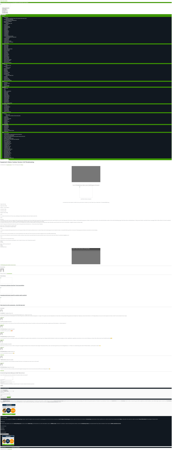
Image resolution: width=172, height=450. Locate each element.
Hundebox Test (6, 145)
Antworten (2, 317)
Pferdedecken (6, 73)
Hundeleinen (6, 28)
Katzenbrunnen (6, 50)
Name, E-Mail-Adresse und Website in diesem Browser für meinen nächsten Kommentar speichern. (17, 383)
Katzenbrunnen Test (7, 150)
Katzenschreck (6, 61)
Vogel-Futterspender (7, 118)
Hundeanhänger (7, 38)
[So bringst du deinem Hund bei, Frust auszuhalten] (6, 283)
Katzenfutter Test (7, 151)
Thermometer (6, 108)
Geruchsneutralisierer (7, 62)
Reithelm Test (8, 67)
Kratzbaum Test (6, 155)
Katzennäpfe (6, 47)
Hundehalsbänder (7, 27)
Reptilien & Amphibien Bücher (9, 130)
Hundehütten (6, 35)
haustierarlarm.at (6, 400)
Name (1, 380)
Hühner (5, 113)
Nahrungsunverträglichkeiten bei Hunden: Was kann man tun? (14, 136)
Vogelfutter (6, 116)
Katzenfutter (6, 44)
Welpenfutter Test (9, 23)
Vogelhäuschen (6, 121)
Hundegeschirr (6, 31)
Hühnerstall (8, 114)
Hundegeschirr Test (7, 146)
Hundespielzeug (6, 26)
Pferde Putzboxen (7, 79)
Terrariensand (6, 105)
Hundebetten (6, 33)
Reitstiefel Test (8, 65)
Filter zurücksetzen (3, 397)
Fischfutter (6, 82)
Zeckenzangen (6, 42)
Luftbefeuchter (6, 110)
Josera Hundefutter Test (8, 149)
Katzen (3, 43)
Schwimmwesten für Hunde (8, 36)
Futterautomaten (7, 83)
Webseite (1, 382)
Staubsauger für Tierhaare (8, 41)
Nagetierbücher (6, 129)
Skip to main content (3, 0)
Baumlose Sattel (6, 74)
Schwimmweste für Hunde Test (11, 37)
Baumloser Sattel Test (9, 75)
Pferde (3, 63)
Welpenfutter (6, 22)
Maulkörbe (6, 29)
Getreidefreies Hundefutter (8, 19)
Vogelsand (6, 120)
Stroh (5, 90)
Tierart (1, 390)
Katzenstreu (6, 55)
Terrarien (5, 104)
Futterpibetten (6, 109)
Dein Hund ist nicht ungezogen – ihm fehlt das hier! (12, 305)
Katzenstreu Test (7, 153)
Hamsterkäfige (6, 96)
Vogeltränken (6, 117)
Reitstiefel (5, 64)
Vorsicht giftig (6, 133)
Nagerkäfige (6, 94)
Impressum (2, 427)
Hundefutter (6, 17)
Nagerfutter (6, 88)
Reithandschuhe (6, 68)
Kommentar (2, 379)
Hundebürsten (6, 39)
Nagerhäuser (6, 92)
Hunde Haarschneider (7, 40)
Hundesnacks (6, 24)
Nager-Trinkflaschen (7, 91)
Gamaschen (6, 77)
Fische (3, 81)
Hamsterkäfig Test (7, 142)
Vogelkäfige (6, 123)
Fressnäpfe (6, 25)
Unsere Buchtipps (5, 124)
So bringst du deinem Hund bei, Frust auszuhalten (12, 285)
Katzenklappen (6, 54)
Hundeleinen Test (7, 147)
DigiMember (10, 449)
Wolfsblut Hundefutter (8, 21)
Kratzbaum (6, 51)
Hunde (3, 16)
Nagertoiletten (6, 95)
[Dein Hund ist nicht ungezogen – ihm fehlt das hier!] (6, 302)
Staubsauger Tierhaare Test (9, 157)
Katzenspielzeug (7, 49)
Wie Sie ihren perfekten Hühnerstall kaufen (13, 115)
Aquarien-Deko (6, 86)
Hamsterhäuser (6, 97)
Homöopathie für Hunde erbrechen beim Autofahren (13, 134)
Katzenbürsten (6, 58)
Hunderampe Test (7, 148)
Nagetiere (4, 87)
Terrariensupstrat (7, 106)
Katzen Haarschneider (7, 59)
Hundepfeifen (6, 32)
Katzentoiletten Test (7, 154)
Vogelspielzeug (6, 119)
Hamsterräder (6, 98)
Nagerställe (6, 93)
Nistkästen (6, 122)
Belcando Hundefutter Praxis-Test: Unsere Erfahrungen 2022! (16, 18)
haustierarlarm (9, 164)
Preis (1, 395)
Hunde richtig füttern (7, 137)
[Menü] (5, 6)
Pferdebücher (6, 127)
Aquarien (5, 84)
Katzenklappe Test (7, 152)
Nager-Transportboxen (8, 102)
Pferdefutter (6, 71)
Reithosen (5, 69)
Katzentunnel (6, 53)
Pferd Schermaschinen (8, 80)
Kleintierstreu (6, 101)
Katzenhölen (6, 52)
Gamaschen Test (7, 140)
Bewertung (2, 392)
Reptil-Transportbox (7, 111)
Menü (7, 14)
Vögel (3, 112)
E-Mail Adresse (3, 381)
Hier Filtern (8, 397)
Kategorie (2, 391)
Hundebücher (6, 125)
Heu (4, 89)
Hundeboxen (6, 34)
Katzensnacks (6, 45)
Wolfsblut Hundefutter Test (8, 138)
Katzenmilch (6, 46)
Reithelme (5, 66)
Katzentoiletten (6, 56)
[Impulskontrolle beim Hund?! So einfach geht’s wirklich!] (6, 293)
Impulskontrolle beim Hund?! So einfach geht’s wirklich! (13, 295)
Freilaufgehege (6, 100)
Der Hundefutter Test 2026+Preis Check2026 (11, 139)
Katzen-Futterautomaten (8, 48)
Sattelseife (6, 76)
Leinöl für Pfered (7, 72)
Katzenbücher (6, 126)
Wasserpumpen (6, 85)
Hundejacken (6, 30)
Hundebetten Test (7, 144)
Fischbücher (6, 128)
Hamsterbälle (6, 99)
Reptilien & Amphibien (6, 103)
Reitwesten (6, 70)
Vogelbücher (6, 131)
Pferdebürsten (6, 78)
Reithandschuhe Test (7, 156)
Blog (3, 132)
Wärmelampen (6, 107)
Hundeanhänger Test (7, 143)
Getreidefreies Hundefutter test (11, 20)
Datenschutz (2, 429)
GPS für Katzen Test (7, 141)
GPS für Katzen (6, 57)
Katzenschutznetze (7, 60)
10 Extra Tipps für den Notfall (9, 135)
